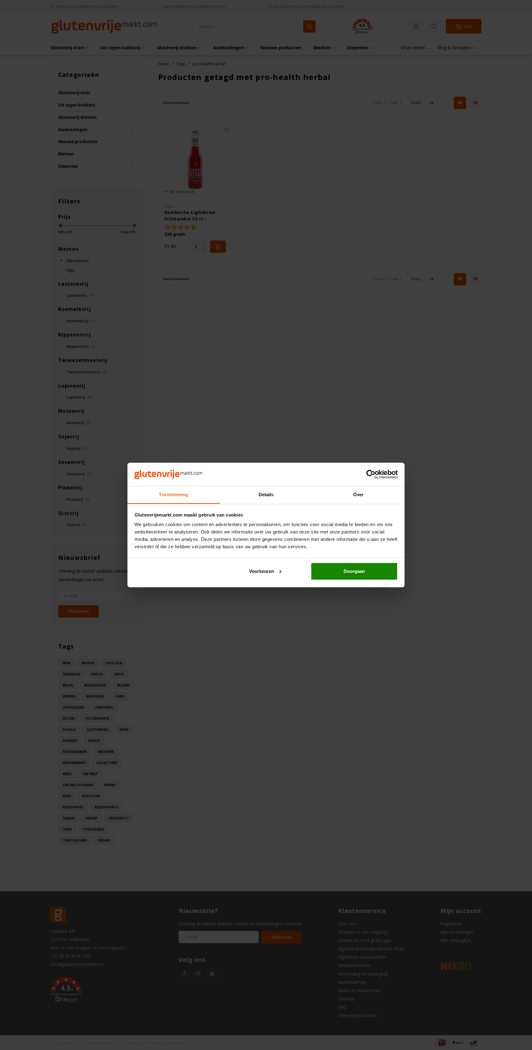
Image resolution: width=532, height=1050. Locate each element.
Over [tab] (358, 494)
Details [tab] (266, 494)
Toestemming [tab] (173, 494)
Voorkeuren (261, 571)
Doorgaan (354, 571)
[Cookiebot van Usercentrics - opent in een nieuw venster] (371, 474)
